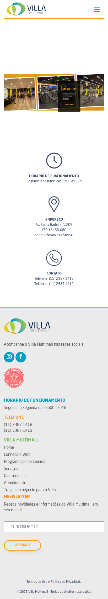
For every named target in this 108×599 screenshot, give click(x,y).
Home (9, 448)
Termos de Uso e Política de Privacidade (54, 582)
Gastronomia (15, 476)
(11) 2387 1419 (61, 284)
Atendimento (15, 483)
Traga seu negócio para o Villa (30, 490)
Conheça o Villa (17, 455)
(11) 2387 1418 (61, 279)
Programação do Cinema (24, 462)
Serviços (11, 469)
